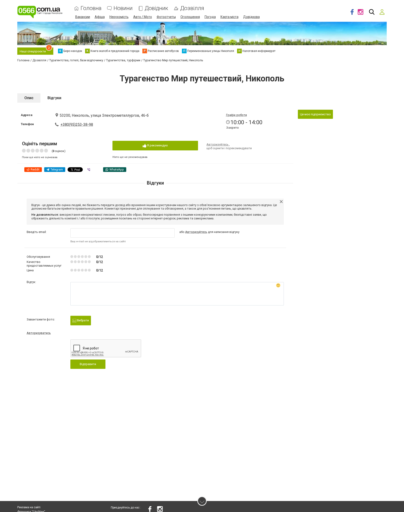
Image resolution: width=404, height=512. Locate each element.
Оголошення (190, 17)
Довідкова (251, 17)
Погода (210, 17)
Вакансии (82, 17)
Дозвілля (192, 8)
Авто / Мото (142, 17)
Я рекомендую (157, 145)
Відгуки (54, 98)
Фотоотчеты (166, 17)
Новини (123, 8)
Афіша (100, 17)
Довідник (156, 8)
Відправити (88, 364)
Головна (91, 8)
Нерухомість (119, 17)
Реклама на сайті (28, 507)
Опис (28, 98)
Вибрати (82, 320)
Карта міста (229, 17)
